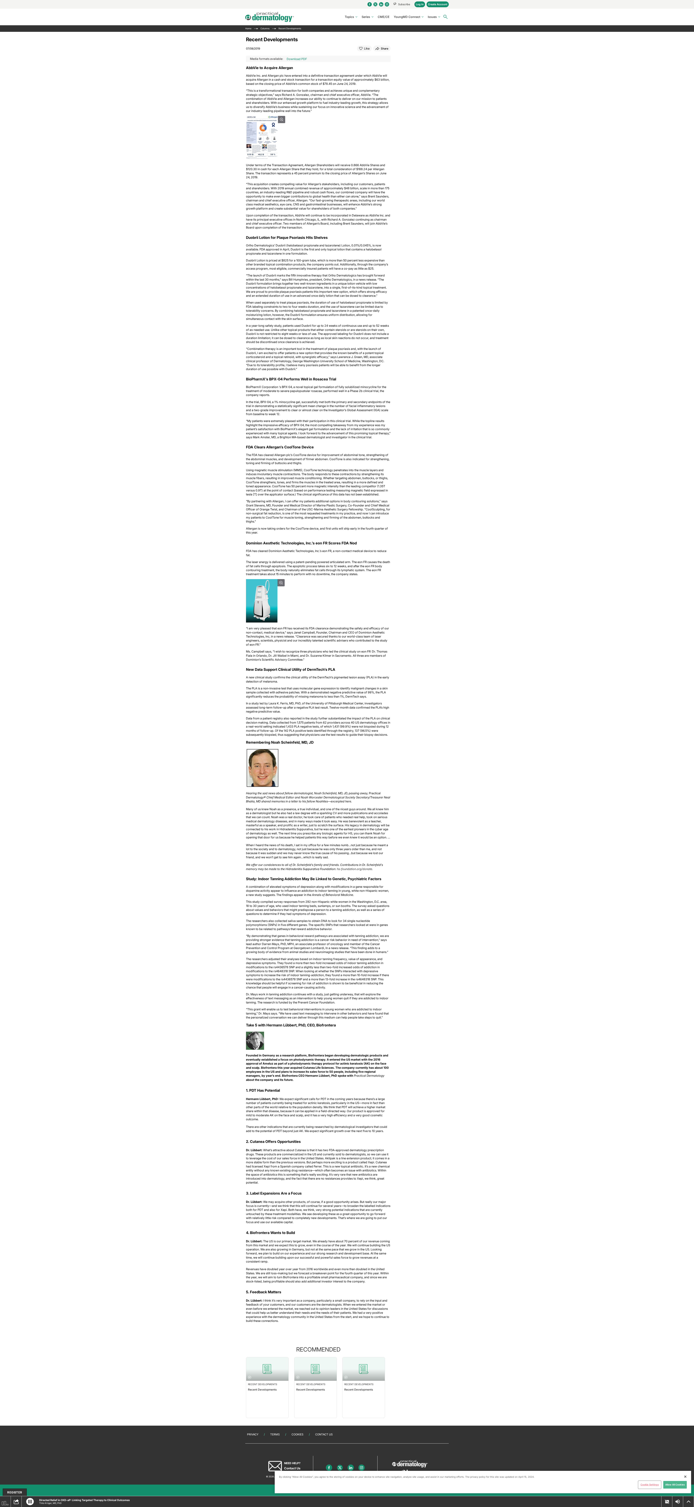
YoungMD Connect (407, 17)
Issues (432, 17)
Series (366, 17)
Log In (420, 4)
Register (14, 1492)
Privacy (252, 1434)
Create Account (437, 4)
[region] (483, 1482)
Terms (275, 1434)
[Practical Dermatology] (269, 17)
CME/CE (383, 17)
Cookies (297, 1434)
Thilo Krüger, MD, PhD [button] (50, 1503)
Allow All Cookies (675, 1484)
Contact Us (324, 1434)
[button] (30, 1502)
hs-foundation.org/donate (354, 869)
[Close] (685, 1477)
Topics (349, 17)
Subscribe (404, 4)
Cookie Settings (650, 1484)
